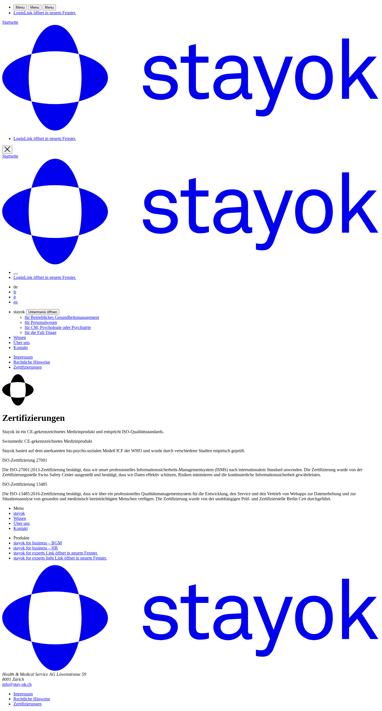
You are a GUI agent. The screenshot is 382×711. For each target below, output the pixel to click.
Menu (20, 7)
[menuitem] (62, 317)
